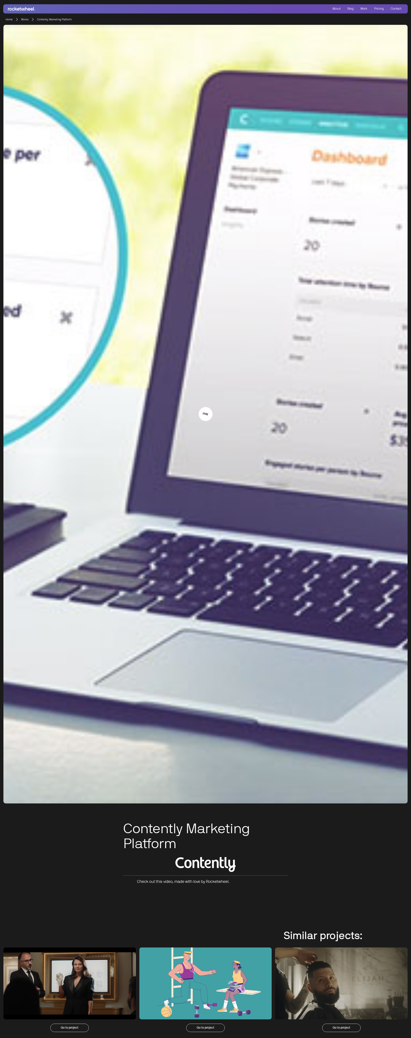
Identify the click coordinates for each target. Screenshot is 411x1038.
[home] (105, 9)
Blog (350, 8)
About (336, 8)
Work (363, 8)
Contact (396, 8)
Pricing (379, 8)
